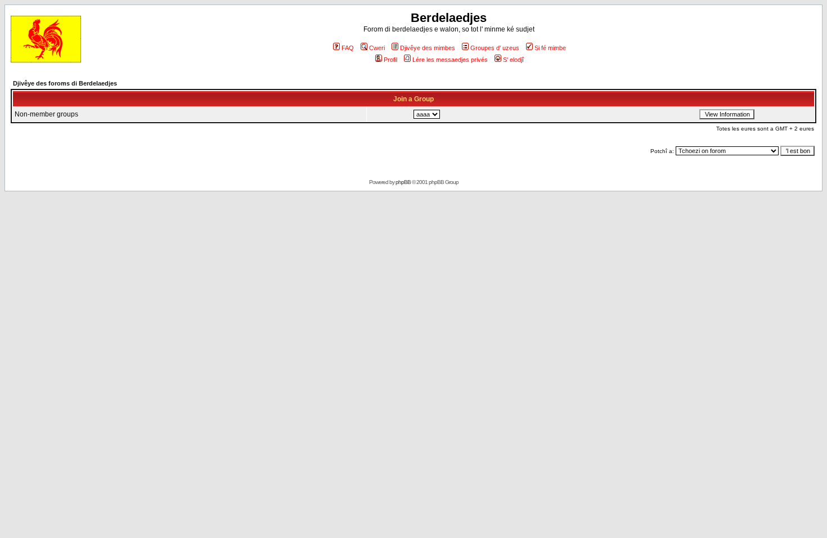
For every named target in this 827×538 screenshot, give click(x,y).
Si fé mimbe (550, 47)
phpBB (403, 182)
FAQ (347, 47)
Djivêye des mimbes (427, 47)
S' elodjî (513, 59)
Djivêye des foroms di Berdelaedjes (65, 83)
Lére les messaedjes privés (450, 59)
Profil (390, 59)
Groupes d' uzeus (494, 47)
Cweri (377, 47)
